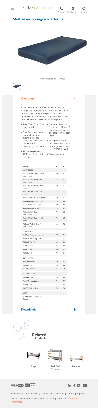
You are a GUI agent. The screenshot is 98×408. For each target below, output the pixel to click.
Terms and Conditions (53, 393)
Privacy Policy (33, 393)
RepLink (80, 393)
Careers (70, 393)
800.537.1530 (17, 393)
